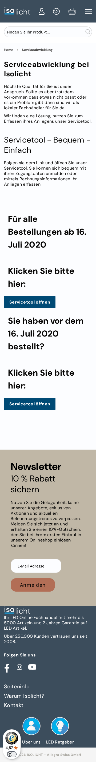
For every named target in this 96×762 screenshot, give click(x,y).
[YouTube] (32, 667)
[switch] (12, 754)
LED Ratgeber (60, 742)
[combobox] (48, 32)
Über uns (31, 742)
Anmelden (33, 585)
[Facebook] (6, 667)
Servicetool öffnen (29, 302)
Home (8, 50)
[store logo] (20, 11)
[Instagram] (19, 667)
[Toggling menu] (88, 11)
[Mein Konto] (42, 12)
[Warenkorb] (72, 12)
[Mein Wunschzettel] (56, 12)
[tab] (48, 686)
